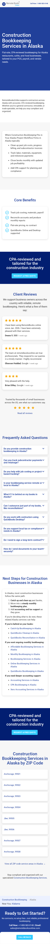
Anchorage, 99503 (12, 796)
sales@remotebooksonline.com (25, 928)
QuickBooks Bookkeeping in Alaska (27, 671)
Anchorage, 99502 (12, 785)
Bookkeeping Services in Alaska (25, 659)
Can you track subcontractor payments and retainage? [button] (23, 461)
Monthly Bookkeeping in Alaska (25, 654)
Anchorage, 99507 (12, 840)
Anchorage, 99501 (12, 774)
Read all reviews (25, 413)
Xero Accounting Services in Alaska (27, 689)
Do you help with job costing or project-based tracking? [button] (23, 472)
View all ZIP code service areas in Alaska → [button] (25, 864)
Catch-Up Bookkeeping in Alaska (26, 628)
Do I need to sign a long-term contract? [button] (23, 540)
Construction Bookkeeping (14, 899)
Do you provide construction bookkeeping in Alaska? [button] (17, 450)
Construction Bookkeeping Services (30, 878)
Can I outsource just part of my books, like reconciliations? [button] (22, 507)
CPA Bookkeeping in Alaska (23, 685)
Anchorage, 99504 (12, 807)
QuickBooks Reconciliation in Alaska (28, 638)
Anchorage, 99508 (12, 851)
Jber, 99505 (9, 818)
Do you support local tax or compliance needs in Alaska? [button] (23, 529)
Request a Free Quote (25, 276)
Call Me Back (24, 937)
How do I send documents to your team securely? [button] (23, 550)
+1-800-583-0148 (26, 925)
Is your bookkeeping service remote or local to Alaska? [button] (23, 484)
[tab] (25, 450)
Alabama (16, 904)
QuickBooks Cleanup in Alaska (25, 633)
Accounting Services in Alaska (25, 680)
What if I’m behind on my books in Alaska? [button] (20, 495)
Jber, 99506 (9, 829)
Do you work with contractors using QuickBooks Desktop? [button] (21, 518)
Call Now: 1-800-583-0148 (39, 3)
